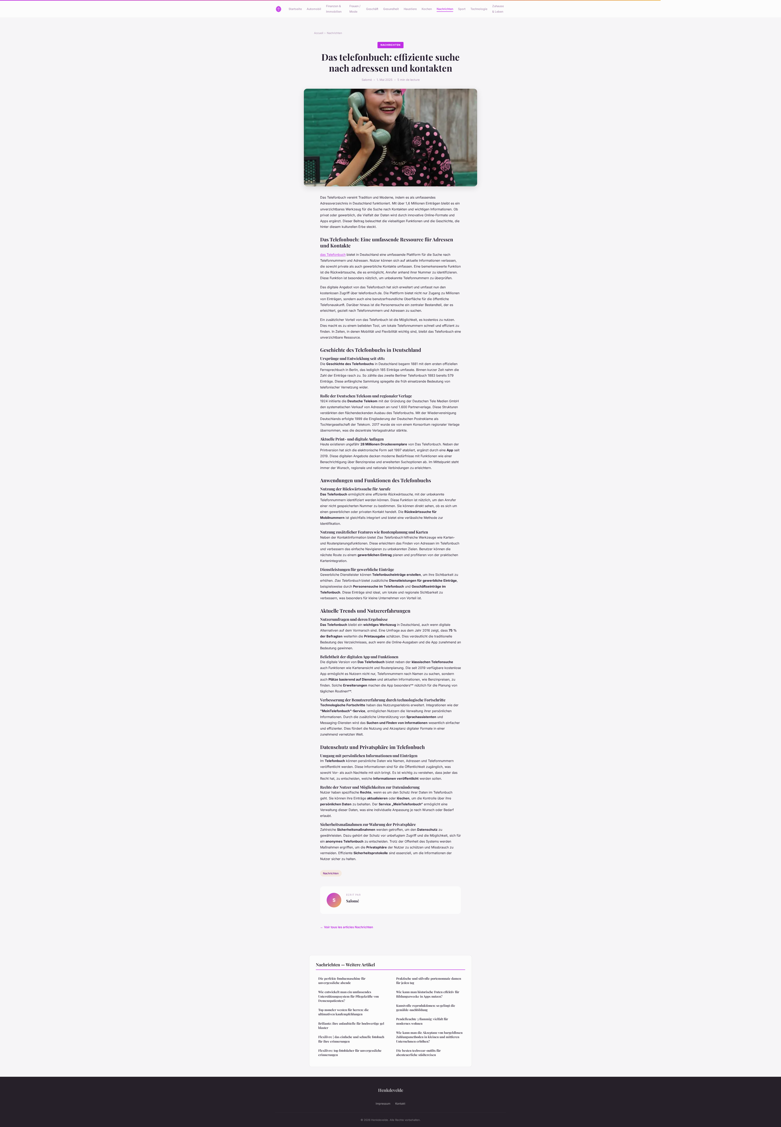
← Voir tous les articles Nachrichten (346, 927)
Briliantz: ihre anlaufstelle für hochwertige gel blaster (351, 1025)
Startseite (295, 9)
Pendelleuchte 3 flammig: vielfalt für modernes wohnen (422, 1021)
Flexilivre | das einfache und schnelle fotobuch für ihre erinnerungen (351, 1039)
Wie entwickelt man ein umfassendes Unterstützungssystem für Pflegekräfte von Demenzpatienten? (348, 996)
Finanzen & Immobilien (333, 8)
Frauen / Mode (354, 8)
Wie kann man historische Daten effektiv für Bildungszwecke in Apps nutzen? (427, 994)
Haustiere (410, 9)
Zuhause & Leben (498, 8)
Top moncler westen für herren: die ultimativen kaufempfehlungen (343, 1012)
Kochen (427, 9)
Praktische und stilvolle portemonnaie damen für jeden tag (428, 980)
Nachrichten (445, 9)
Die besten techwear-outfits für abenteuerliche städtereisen (418, 1052)
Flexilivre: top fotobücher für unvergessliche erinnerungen (350, 1052)
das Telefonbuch (333, 255)
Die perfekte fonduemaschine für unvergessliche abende (341, 980)
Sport (462, 9)
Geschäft (372, 9)
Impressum (383, 1103)
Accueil (318, 33)
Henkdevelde (390, 1090)
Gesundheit (391, 9)
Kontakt (400, 1103)
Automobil (314, 9)
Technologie (478, 9)
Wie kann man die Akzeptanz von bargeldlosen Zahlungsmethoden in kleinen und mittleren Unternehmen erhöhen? (429, 1037)
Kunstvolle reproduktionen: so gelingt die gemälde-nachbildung (425, 1007)
